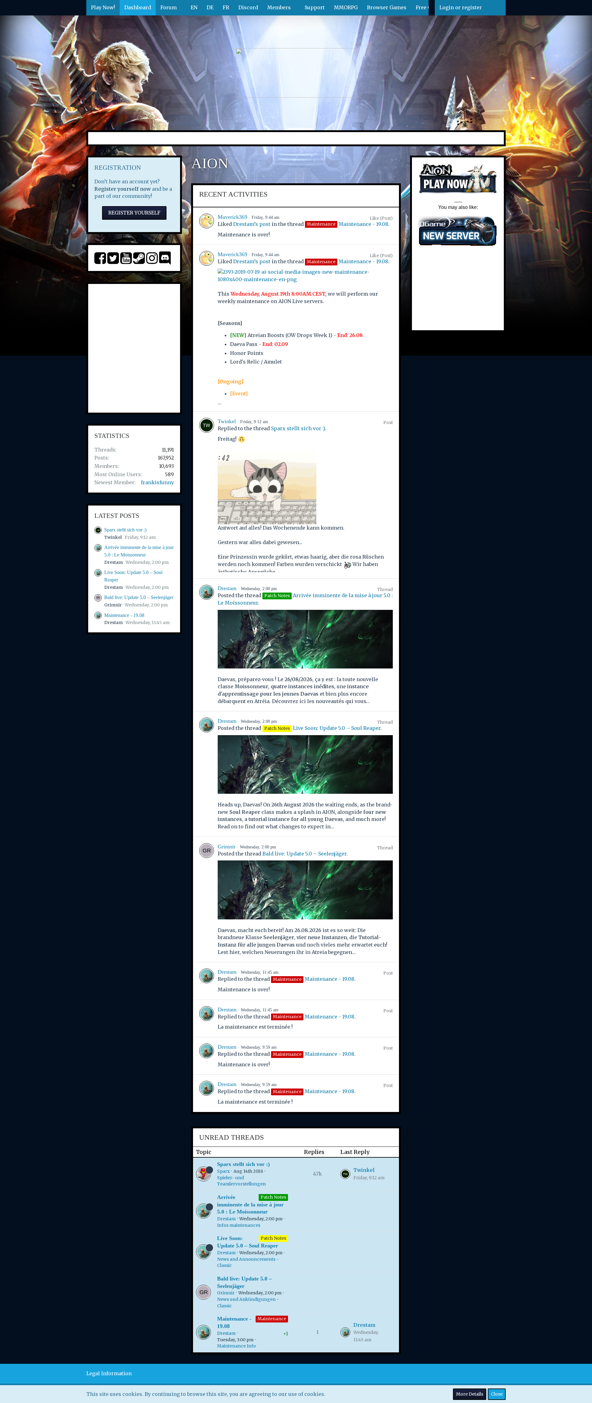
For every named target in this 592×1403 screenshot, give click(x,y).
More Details (469, 1394)
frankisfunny (157, 482)
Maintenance (271, 1319)
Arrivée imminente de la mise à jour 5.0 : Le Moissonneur (250, 1204)
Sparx (223, 1171)
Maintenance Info (236, 1346)
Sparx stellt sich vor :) (125, 529)
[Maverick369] (206, 226)
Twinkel (113, 537)
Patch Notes (273, 1197)
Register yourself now (122, 189)
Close (497, 1394)
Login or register (460, 7)
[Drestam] (206, 645)
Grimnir (113, 605)
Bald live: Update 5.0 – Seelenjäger (138, 597)
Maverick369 (232, 217)
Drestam (113, 562)
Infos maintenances (238, 1225)
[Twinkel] (206, 495)
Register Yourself (134, 213)
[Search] (496, 7)
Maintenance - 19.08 (124, 615)
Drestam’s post (251, 224)
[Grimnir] (206, 899)
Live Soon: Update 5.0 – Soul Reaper (336, 728)
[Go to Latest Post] (345, 1174)
